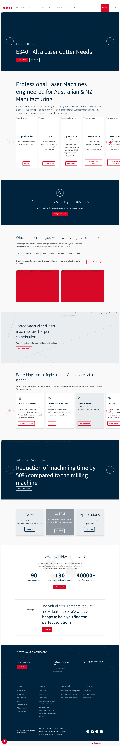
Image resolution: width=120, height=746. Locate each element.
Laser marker (42, 698)
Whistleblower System (46, 734)
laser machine (30, 244)
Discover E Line (49, 163)
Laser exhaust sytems (26, 423)
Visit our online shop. (24, 349)
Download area (87, 691)
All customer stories (24, 488)
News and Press (22, 698)
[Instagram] (87, 731)
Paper (52, 254)
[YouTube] (101, 731)
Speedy (26, 163)
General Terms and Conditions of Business (53, 731)
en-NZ (117, 8)
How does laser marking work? (69, 698)
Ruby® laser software (89, 694)
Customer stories (22, 704)
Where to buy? (59, 587)
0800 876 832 (95, 662)
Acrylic (20, 253)
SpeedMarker (71, 163)
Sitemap (59, 734)
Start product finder (60, 214)
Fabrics (28, 254)
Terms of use (58, 728)
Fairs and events (22, 708)
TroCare (51, 423)
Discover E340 (22, 60)
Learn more (29, 529)
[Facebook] (96, 731)
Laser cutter (42, 691)
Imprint (49, 728)
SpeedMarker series (45, 707)
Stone (70, 254)
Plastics (61, 254)
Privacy (41, 728)
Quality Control (21, 711)
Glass (37, 254)
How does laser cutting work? (69, 694)
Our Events (59, 531)
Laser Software (87, 698)
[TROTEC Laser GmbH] (7, 8)
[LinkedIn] (92, 731)
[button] (4, 741)
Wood (78, 254)
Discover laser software (93, 162)
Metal (44, 254)
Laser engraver (43, 694)
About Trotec (21, 691)
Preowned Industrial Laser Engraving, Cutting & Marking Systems (47, 713)
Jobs (18, 701)
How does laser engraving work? (70, 691)
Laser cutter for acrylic (95, 262)
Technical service (84, 423)
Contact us (34, 60)
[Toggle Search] (111, 8)
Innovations (20, 694)
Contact (104, 8)
